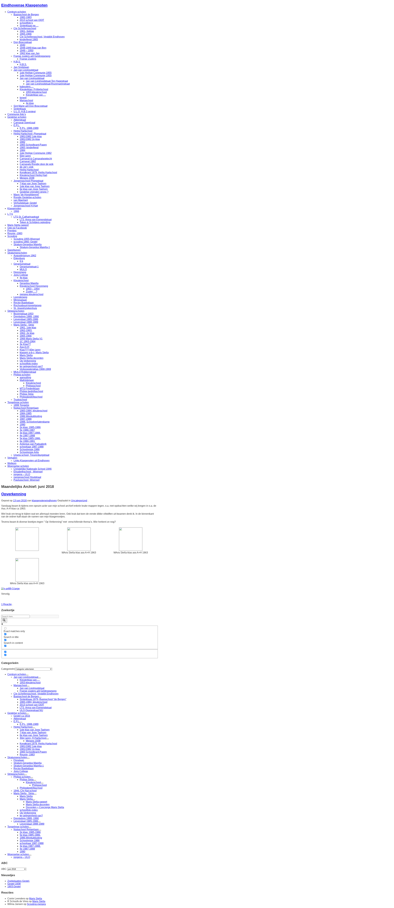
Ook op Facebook (17, 228)
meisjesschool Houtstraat (27, 477)
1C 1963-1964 (27, 341)
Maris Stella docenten (31, 358)
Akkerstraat (20, 120)
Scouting (12, 236)
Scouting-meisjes (36, 904)
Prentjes (11, 230)
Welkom (11, 463)
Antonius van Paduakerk (33, 444)
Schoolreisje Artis (29, 452)
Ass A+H (24, 347)
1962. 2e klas (27, 333)
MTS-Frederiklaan (30, 388)
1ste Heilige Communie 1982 (36, 153)
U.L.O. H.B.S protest (25, 111)
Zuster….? (31, 291)
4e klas (30, 103)
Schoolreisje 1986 (30, 449)
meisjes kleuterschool (31, 294)
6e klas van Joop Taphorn (34, 189)
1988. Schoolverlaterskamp (35, 421)
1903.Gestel (14, 886)
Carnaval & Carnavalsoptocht (36, 158)
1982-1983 (26, 17)
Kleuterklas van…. (36, 95)
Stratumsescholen (17, 252)
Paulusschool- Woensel (27, 480)
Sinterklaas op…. (29, 25)
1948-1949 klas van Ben (33, 47)
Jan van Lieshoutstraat (26, 70)
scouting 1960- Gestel (25, 241)
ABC (3, 869)
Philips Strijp (27, 394)
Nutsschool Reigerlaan (26, 408)
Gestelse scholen (16, 117)
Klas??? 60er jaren (30, 349)
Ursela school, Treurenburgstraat (31, 455)
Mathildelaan (27, 380)
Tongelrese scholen (18, 402)
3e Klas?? (25, 344)
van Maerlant (21, 200)
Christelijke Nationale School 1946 (33, 469)
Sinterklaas (20, 108)
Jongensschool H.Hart (26, 205)
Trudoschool (20, 399)
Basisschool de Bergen (26, 14)
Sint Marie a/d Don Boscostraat (30, 106)
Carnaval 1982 (28, 161)
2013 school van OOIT (32, 20)
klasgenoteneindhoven (44, 500)
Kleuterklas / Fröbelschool (34, 89)
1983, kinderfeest (29, 147)
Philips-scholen (22, 374)
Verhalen (12, 457)
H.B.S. (17, 61)
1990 (22, 424)
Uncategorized (79, 500)
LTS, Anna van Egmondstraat (36, 219)
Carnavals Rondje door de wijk (36, 164)
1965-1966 (26, 34)
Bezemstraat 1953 (23, 313)
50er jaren (25, 156)
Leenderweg (20, 297)
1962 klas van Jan (30, 53)
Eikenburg (19, 258)
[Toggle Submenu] (27, 675)
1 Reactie (6, 604)
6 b (21, 261)
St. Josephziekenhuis (25, 308)
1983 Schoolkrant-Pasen (33, 144)
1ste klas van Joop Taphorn (35, 186)
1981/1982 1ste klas (31, 136)
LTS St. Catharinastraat (26, 216)
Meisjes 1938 (27, 178)
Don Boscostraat (23, 42)
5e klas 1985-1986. (30, 438)
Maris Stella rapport (18, 225)
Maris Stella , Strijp (24, 324)
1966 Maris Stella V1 (31, 338)
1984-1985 (26, 413)
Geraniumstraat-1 (29, 266)
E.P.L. (17, 125)
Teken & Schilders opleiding (35, 222)
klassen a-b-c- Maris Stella (34, 352)
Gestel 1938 (14, 883)
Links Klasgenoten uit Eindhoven (32, 460)
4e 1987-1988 (27, 435)
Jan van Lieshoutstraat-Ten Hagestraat (47, 81)
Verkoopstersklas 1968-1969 (35, 369)
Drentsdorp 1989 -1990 (26, 316)
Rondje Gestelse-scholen (27, 197)
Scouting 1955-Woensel (27, 239)
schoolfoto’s (26, 23)
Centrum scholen (16, 11)
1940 (22, 45)
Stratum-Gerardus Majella (28, 244)
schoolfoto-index (29, 363)
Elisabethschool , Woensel (28, 471)
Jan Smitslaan (21, 67)
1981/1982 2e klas (30, 139)
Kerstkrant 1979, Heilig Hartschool (38, 172)
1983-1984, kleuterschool (33, 410)
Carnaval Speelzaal (24, 122)
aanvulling (25, 377)
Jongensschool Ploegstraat (28, 180)
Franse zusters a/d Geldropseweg (32, 56)
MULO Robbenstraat (25, 372)
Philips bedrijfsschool (31, 391)
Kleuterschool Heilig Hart (33, 175)
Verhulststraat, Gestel (25, 203)
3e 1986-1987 (27, 430)
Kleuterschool (21, 280)
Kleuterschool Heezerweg (34, 286)
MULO (23, 269)
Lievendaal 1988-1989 (26, 322)
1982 (22, 142)
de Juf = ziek (26, 167)
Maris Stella (26, 355)
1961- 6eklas (27, 31)
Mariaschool (26, 100)
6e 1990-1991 (27, 441)
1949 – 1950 (26, 50)
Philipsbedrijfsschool (31, 397)
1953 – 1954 (33, 288)
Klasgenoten (14, 208)
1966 (16, 211)
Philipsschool (33, 385)
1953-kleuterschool (36, 92)
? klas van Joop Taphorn (33, 183)
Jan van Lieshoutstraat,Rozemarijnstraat (48, 83)
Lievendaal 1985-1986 (26, 319)
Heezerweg (20, 272)
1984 (22, 150)
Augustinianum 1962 (25, 255)
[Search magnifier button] (4, 620)
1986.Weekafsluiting (31, 416)
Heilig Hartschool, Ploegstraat (30, 133)
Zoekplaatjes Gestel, (18, 881)
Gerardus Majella (29, 283)
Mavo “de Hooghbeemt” (26, 194)
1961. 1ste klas (28, 327)
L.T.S (10, 214)
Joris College (21, 275)
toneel (23, 97)
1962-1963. (26, 330)
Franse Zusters (28, 59)
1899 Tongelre (21, 405)
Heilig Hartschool (23, 131)
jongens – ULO (22, 474)
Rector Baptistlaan (24, 302)
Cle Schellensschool (25, 28)
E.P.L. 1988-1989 (29, 128)
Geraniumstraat (22, 264)
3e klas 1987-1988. (30, 433)
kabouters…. (27, 86)
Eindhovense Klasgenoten (24, 5)
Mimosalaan (20, 300)
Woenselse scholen (18, 466)
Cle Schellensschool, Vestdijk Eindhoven (42, 36)
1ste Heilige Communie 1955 (36, 72)
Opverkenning (13, 494)
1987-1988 (26, 419)
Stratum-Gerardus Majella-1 (35, 247)
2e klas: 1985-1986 (30, 427)
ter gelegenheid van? (31, 366)
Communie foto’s (16, 114)
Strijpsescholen (15, 311)
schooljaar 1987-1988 (32, 446)
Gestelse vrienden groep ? (34, 192)
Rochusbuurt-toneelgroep (27, 305)
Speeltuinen (14, 250)
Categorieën (8, 669)
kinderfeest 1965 (29, 39)
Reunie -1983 (14, 233)
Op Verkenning (28, 361)
